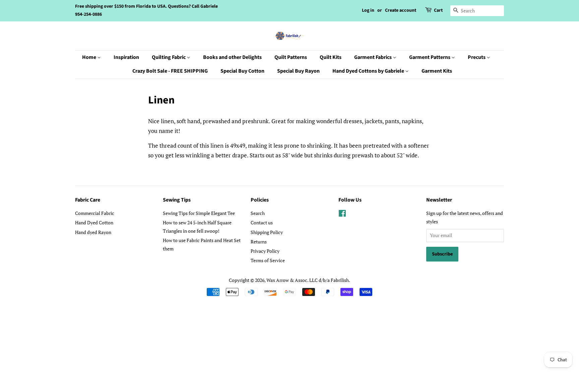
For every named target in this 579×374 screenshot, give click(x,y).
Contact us (262, 222)
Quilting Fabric (169, 57)
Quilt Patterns (290, 57)
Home (89, 57)
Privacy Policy (265, 251)
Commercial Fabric (94, 213)
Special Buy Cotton (242, 71)
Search (258, 213)
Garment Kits (437, 71)
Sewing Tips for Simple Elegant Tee (199, 213)
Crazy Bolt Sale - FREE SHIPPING (170, 71)
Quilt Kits (330, 57)
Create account (400, 10)
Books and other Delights (232, 57)
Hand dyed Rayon (93, 232)
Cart (438, 10)
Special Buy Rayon (298, 71)
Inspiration (126, 57)
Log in (368, 10)
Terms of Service (268, 260)
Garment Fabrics (373, 57)
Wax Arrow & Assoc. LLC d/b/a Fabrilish (307, 280)
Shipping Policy (267, 232)
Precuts (477, 57)
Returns (259, 241)
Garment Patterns (430, 57)
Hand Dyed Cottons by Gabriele (368, 71)
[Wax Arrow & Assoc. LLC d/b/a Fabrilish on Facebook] (342, 214)
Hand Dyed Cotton (94, 222)
